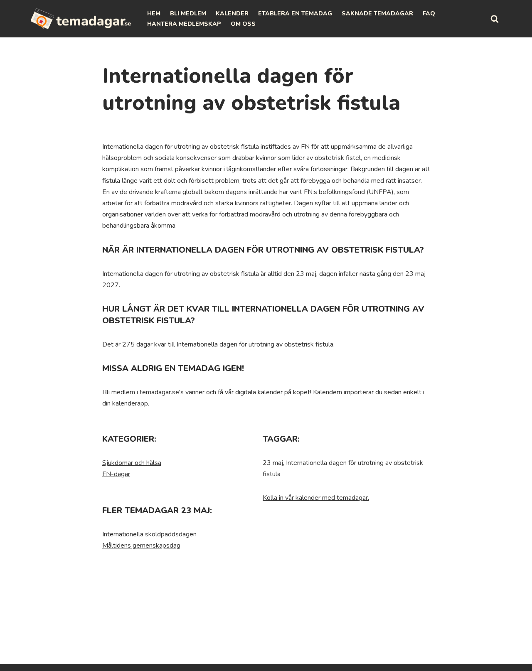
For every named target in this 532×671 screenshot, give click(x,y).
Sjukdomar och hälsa (131, 462)
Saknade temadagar (377, 13)
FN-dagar (116, 474)
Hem (153, 13)
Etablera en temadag (295, 13)
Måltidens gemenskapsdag (141, 545)
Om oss (243, 24)
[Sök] (494, 19)
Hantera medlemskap (184, 24)
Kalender (232, 13)
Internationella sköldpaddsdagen (149, 534)
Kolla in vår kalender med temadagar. (316, 497)
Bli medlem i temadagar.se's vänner (153, 392)
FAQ (429, 13)
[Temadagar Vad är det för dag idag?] (81, 18)
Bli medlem (188, 13)
